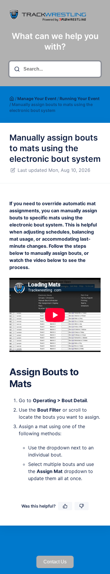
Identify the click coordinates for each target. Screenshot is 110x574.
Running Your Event (79, 98)
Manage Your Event (36, 98)
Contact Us (55, 561)
